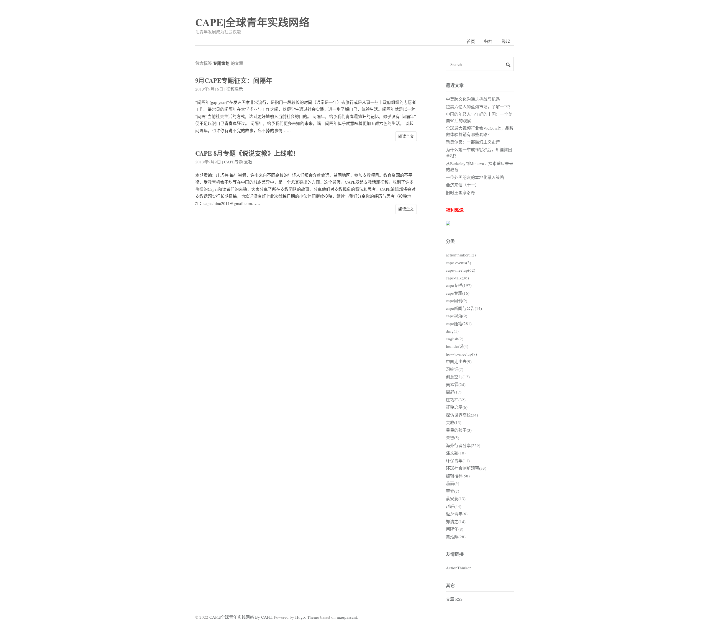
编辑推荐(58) (458, 476)
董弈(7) (452, 491)
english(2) (454, 338)
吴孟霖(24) (456, 384)
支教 (248, 161)
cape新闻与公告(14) (464, 308)
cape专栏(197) (459, 285)
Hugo (300, 617)
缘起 (506, 41)
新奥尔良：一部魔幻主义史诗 (473, 142)
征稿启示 (234, 89)
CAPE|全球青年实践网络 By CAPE (240, 617)
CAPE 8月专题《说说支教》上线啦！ (247, 153)
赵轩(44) (453, 506)
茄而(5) (452, 483)
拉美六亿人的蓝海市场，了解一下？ (479, 106)
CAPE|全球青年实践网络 (252, 22)
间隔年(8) (454, 529)
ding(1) (452, 331)
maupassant (347, 617)
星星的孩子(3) (459, 430)
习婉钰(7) (454, 369)
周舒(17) (453, 392)
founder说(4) (457, 346)
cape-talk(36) (457, 278)
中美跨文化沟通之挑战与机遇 (473, 99)
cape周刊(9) (456, 300)
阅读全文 (406, 136)
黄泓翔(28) (456, 536)
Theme (313, 617)
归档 (488, 41)
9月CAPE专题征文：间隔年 (233, 80)
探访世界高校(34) (462, 415)
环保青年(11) (458, 460)
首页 (471, 41)
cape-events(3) (458, 262)
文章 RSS (454, 599)
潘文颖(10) (456, 453)
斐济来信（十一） (462, 184)
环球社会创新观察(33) (466, 468)
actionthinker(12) (461, 255)
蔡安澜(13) (456, 498)
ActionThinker (458, 567)
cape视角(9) (456, 315)
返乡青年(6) (456, 513)
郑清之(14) (456, 521)
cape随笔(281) (459, 323)
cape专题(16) (457, 293)
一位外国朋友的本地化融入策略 (475, 177)
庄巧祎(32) (456, 399)
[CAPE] (448, 224)
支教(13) (453, 422)
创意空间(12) (458, 376)
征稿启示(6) (456, 407)
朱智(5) (452, 437)
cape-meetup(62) (460, 270)
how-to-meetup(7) (461, 354)
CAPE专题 (233, 161)
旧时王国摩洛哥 (460, 192)
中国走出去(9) (459, 361)
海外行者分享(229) (463, 445)
